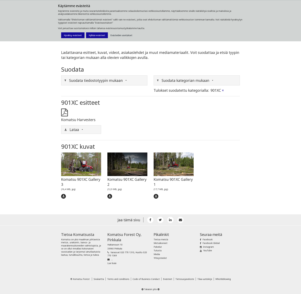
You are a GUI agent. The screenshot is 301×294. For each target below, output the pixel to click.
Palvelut (158, 246)
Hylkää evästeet (97, 35)
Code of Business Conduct (146, 279)
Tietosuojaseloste (184, 279)
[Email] (180, 220)
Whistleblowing (223, 279)
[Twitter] (160, 220)
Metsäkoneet (160, 243)
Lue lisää (111, 263)
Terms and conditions (118, 279)
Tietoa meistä (161, 239)
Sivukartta (99, 279)
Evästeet (167, 279)
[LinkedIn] (170, 220)
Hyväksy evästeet (73, 35)
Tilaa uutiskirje (204, 279)
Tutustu (158, 250)
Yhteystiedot (160, 257)
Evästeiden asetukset (121, 35)
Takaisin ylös (150, 289)
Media (157, 254)
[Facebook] (150, 220)
